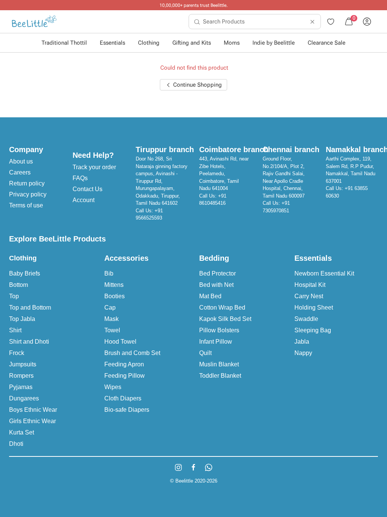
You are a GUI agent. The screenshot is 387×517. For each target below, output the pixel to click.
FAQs (80, 178)
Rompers (21, 375)
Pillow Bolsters (219, 330)
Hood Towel (120, 341)
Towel (112, 330)
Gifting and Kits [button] (191, 42)
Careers (20, 172)
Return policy (27, 183)
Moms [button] (232, 42)
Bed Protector (217, 273)
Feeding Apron (124, 364)
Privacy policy (27, 194)
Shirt (15, 330)
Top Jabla (22, 319)
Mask (111, 319)
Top (14, 296)
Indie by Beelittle (273, 42)
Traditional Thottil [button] (64, 42)
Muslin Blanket (219, 364)
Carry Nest (308, 296)
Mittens (114, 285)
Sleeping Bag (312, 330)
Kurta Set (21, 432)
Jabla (301, 341)
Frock (16, 353)
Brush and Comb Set (132, 353)
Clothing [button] (148, 42)
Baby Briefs (24, 273)
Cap (110, 307)
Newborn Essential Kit (324, 273)
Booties (114, 296)
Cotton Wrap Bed (222, 307)
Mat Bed (210, 296)
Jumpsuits (22, 364)
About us (21, 161)
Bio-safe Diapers (126, 409)
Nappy (303, 353)
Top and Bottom (30, 307)
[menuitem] (34, 21)
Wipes (112, 387)
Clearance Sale (326, 42)
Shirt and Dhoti (29, 341)
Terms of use (26, 205)
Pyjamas (21, 387)
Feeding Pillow (124, 375)
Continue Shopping (197, 84)
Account (83, 200)
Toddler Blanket (220, 375)
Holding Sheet (313, 307)
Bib (108, 273)
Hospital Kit (309, 285)
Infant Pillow (215, 341)
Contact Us (87, 189)
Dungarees (24, 398)
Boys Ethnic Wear (33, 409)
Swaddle (306, 319)
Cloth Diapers (122, 398)
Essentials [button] (112, 42)
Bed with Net (216, 285)
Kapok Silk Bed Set (225, 319)
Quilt (205, 353)
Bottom (18, 285)
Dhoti (16, 444)
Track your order (94, 167)
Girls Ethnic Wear (32, 421)
